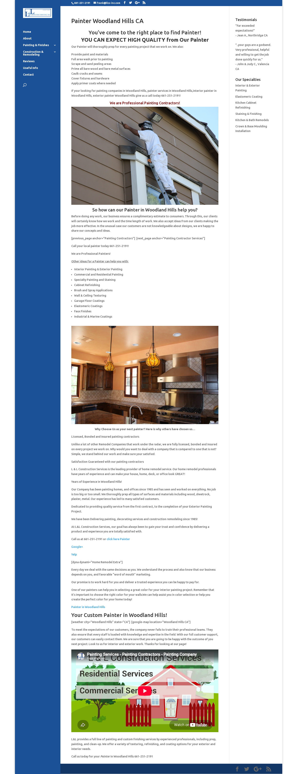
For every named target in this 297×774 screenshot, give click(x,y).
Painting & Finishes (36, 45)
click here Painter (118, 539)
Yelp (74, 554)
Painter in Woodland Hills (88, 607)
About (27, 38)
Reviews (29, 61)
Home (27, 31)
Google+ (77, 546)
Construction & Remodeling (33, 53)
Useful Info (30, 68)
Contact (28, 74)
